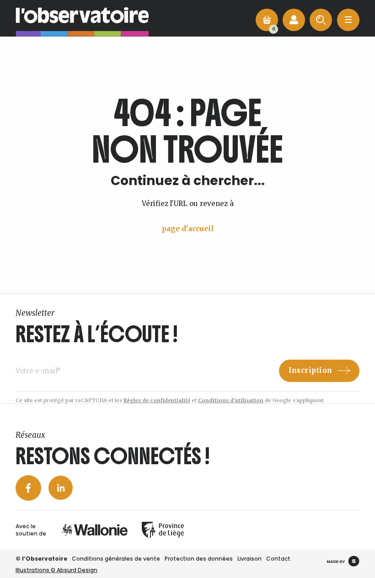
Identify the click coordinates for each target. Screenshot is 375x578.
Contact (278, 558)
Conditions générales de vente (116, 558)
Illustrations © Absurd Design (56, 570)
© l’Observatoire (41, 558)
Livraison (249, 558)
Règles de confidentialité (156, 400)
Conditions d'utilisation (230, 400)
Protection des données (199, 558)
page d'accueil (188, 228)
